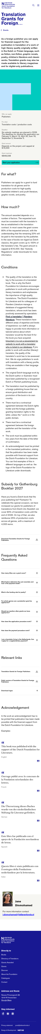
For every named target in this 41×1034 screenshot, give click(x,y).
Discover (4, 970)
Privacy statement (7, 1025)
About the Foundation (9, 974)
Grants (5, 30)
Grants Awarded (7, 962)
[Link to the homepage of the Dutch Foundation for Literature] (8, 5)
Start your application (11, 162)
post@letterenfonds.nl (22, 1025)
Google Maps (6, 1000)
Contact (4, 982)
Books (3, 955)
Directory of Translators (9, 958)
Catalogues (5, 978)
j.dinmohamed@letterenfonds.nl (18, 914)
